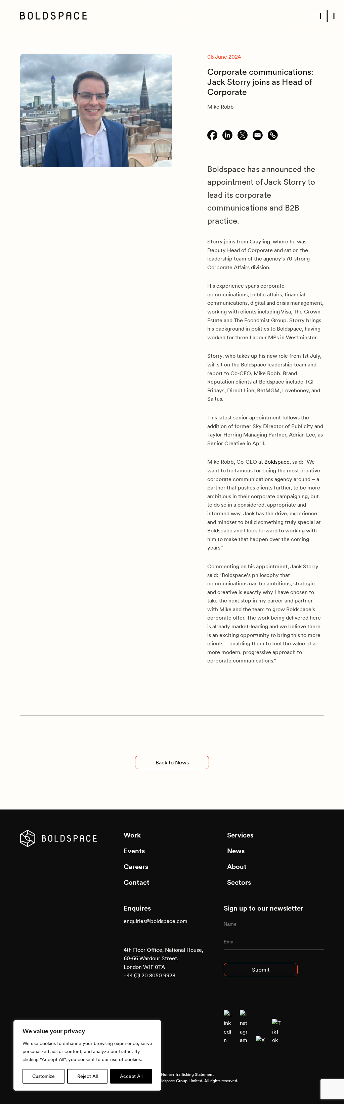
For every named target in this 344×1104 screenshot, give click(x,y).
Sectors (239, 882)
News (236, 851)
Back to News (172, 762)
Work (132, 835)
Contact (136, 882)
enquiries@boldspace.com (155, 921)
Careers (136, 866)
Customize (43, 1076)
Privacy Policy (136, 1067)
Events (134, 851)
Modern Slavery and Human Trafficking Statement (169, 1074)
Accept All (131, 1076)
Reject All (87, 1076)
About (237, 866)
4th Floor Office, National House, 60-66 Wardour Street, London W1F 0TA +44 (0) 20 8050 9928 (163, 962)
